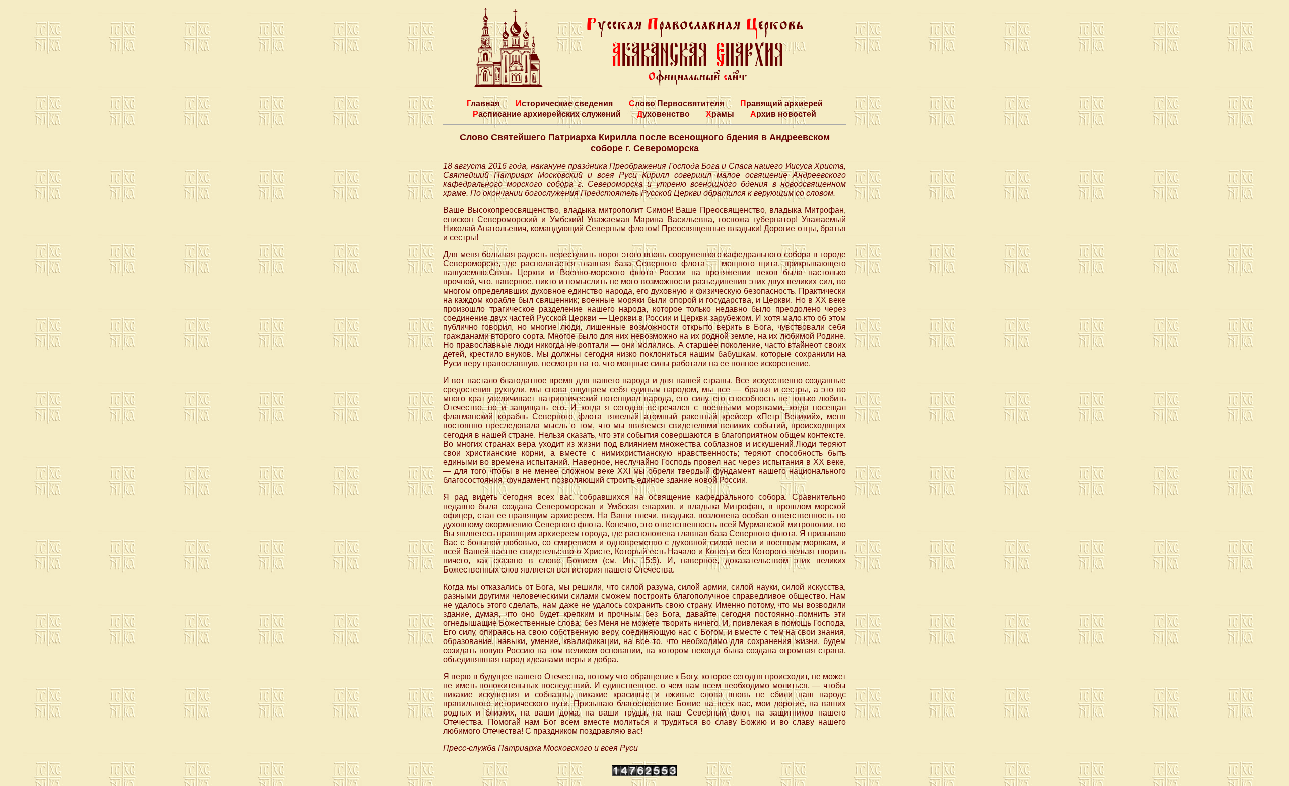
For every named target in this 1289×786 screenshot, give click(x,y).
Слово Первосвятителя (676, 103)
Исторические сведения (564, 103)
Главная (483, 103)
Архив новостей (783, 114)
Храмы (720, 114)
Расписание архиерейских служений (547, 114)
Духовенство (663, 114)
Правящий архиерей (781, 103)
